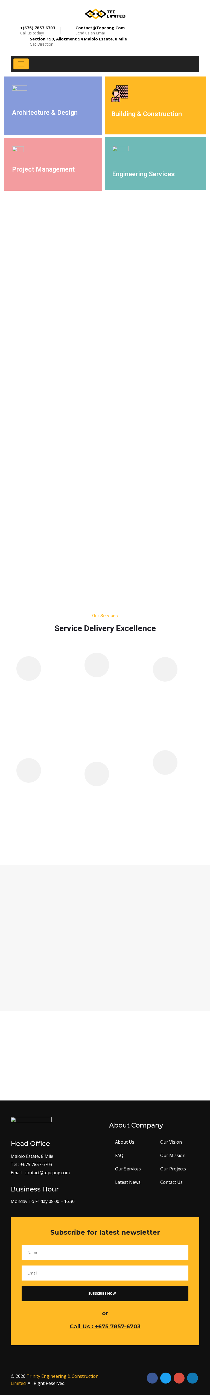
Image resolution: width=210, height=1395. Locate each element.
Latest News (128, 1182)
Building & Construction (146, 114)
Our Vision (171, 1142)
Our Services (128, 1169)
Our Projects (173, 1169)
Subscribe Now (102, 1293)
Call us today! (37, 30)
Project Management (43, 169)
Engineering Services (143, 174)
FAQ (119, 1155)
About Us (124, 1142)
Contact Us (171, 1182)
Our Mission (172, 1155)
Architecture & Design (45, 112)
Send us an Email (100, 30)
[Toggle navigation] (21, 63)
